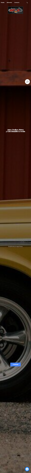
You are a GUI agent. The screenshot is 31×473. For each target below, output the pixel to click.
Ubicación (9, 2)
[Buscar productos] (27, 81)
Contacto (16, 2)
